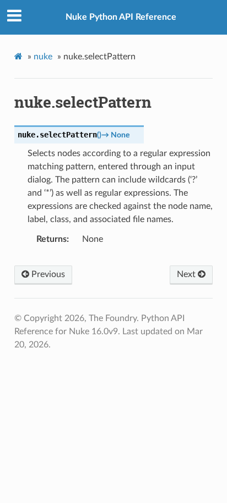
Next (187, 274)
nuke (43, 56)
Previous (47, 274)
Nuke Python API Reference (121, 17)
